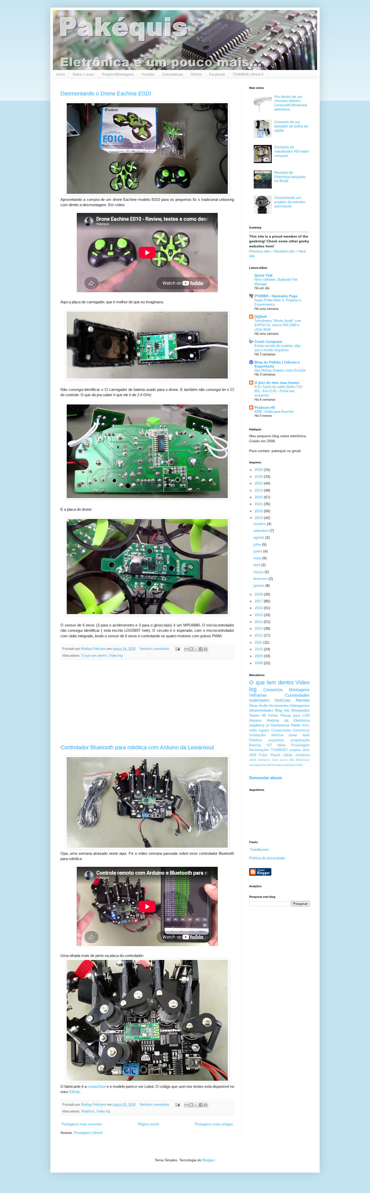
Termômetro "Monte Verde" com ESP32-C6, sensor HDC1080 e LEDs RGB (277, 325)
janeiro (259, 585)
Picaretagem (300, 745)
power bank (299, 735)
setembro (261, 531)
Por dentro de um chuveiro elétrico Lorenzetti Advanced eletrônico (290, 103)
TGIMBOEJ (279, 750)
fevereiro (261, 579)
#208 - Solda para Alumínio (274, 412)
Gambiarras (280, 725)
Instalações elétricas (266, 735)
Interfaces (264, 759)
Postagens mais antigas (214, 1124)
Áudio (263, 705)
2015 (259, 615)
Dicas (253, 705)
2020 (259, 511)
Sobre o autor (83, 74)
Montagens (299, 689)
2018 (259, 594)
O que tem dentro (94, 655)
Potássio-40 (264, 407)
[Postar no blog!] (191, 649)
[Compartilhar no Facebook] (200, 649)
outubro (260, 524)
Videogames (300, 705)
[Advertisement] (147, 702)
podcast (289, 764)
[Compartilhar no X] (196, 649)
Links (275, 759)
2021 (259, 504)
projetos (295, 750)
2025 (259, 476)
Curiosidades (297, 695)
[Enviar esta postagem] (177, 649)
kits (286, 710)
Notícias (282, 700)
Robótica (88, 1111)
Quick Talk (263, 275)
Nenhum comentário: (155, 649)
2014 (259, 622)
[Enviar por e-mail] (186, 649)
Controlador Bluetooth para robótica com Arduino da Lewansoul (137, 747)
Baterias (255, 745)
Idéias (281, 745)
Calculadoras (172, 74)
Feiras (273, 715)
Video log (116, 655)
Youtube (148, 74)
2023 (259, 490)
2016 (259, 608)
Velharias (258, 695)
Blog (278, 710)
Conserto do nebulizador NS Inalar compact (291, 151)
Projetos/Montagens (118, 74)
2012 (259, 635)
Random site (284, 251)
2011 (259, 642)
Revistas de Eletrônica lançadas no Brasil (290, 176)
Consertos (273, 689)
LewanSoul (97, 1086)
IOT (269, 745)
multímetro (259, 700)
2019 (259, 518)
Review (303, 700)
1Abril (252, 759)
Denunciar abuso (265, 777)
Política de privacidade (267, 858)
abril (257, 565)
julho (257, 544)
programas (276, 740)
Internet (270, 764)
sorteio (298, 764)
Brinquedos (300, 710)
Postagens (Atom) (88, 1133)
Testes (254, 715)
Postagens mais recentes (82, 1124)
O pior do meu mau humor (276, 383)
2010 (259, 649)
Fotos (263, 755)
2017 (259, 601)
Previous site (259, 251)
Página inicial (148, 1124)
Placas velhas (281, 755)
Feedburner (259, 849)
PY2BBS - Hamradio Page (276, 296)
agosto (259, 537)
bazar (279, 764)
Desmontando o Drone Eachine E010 (105, 93)
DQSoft (260, 317)
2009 (259, 656)
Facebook (217, 74)
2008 (259, 663)
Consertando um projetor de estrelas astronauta (289, 202)
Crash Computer (268, 342)
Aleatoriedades (261, 710)
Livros (283, 759)
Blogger (208, 1160)
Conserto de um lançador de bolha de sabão (291, 126)
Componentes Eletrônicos (290, 730)
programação (300, 740)
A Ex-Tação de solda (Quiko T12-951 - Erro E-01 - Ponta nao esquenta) (278, 391)
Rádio (296, 725)
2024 (259, 483)
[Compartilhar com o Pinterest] (205, 649)
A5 (264, 715)
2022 (259, 497)
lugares (264, 730)
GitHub (196, 74)
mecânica (302, 755)
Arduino (255, 720)
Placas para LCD (295, 715)
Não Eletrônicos (299, 759)
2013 (259, 628)
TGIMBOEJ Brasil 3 (248, 74)
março (259, 572)
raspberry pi (259, 725)
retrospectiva (257, 764)
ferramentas (279, 705)
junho (258, 551)
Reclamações (259, 750)
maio (257, 558)
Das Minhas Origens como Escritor (280, 370)
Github (74, 1092)
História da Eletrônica (288, 720)
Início (60, 74)
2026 (259, 470)
